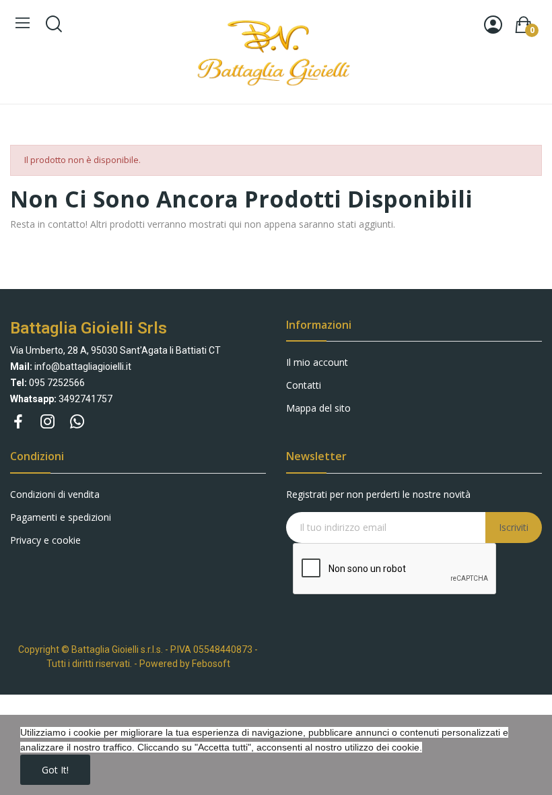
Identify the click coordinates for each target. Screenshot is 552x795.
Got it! (55, 769)
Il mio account (317, 362)
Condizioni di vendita (55, 494)
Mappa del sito (318, 408)
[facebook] (18, 422)
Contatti (303, 385)
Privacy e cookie (45, 540)
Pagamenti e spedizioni (60, 517)
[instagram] (48, 422)
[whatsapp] (77, 422)
